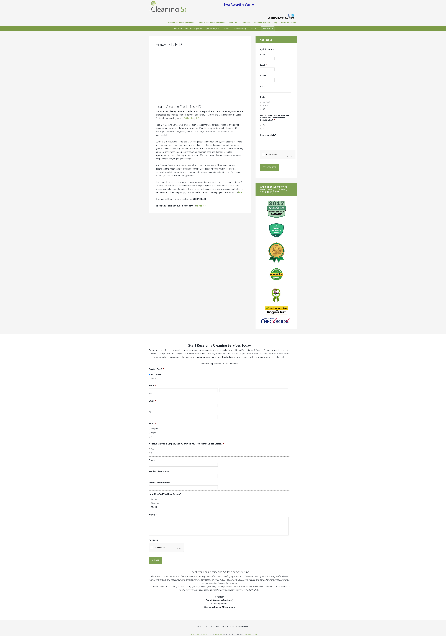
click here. (201, 206)
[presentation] (277, 154)
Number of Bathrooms (159, 482)
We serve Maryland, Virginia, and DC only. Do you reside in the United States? (274, 117)
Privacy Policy (202, 635)
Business (154, 378)
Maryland (266, 102)
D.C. (264, 109)
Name (263, 54)
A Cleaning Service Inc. (167, 6)
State (263, 97)
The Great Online (250, 635)
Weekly (154, 499)
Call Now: (281, 17)
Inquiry (153, 514)
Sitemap (192, 635)
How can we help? (269, 135)
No (264, 128)
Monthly (154, 507)
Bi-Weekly (155, 503)
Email (263, 65)
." (252, 590)
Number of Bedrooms (159, 471)
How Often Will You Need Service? (165, 494)
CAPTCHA (153, 540)
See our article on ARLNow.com (219, 607)
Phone (263, 76)
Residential (156, 374)
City (262, 86)
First (150, 394)
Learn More (267, 29)
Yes (264, 125)
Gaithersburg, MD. (192, 118)
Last (221, 394)
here (240, 192)
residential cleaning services (224, 583)
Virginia (265, 105)
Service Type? (156, 369)
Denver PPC (219, 635)
